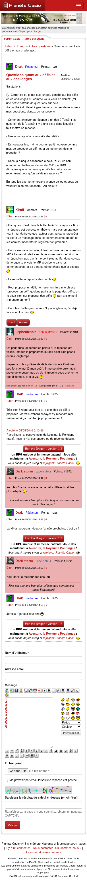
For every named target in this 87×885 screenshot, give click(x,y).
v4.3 (23, 843)
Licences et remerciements (43, 852)
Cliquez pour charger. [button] (30, 31)
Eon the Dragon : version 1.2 (43, 448)
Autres (23, 322)
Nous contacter (43, 848)
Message (11, 685)
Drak (19, 66)
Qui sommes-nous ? (68, 848)
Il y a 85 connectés (18, 848)
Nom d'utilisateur (17, 652)
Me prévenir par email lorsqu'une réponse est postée (43, 780)
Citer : (10, 216)
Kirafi (20, 210)
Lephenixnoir (26, 332)
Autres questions (39, 46)
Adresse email (15, 669)
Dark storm (24, 471)
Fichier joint (13, 763)
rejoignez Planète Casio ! (59, 463)
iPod (11, 322)
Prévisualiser (71, 732)
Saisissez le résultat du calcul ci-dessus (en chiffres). (41, 797)
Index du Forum (15, 46)
